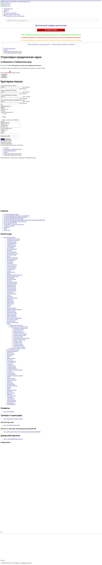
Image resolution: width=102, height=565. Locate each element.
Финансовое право (18, 345)
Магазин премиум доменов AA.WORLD (63, 44)
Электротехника (11, 400)
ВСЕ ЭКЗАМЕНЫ (9, 411)
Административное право (20, 328)
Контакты (6, 10)
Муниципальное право (19, 335)
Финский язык (11, 384)
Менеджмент (10, 302)
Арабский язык (11, 244)
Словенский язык (12, 368)
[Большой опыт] (10, 127)
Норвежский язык (12, 313)
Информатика (11, 277)
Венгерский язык (11, 254)
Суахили (9, 371)
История (9, 280)
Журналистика (11, 272)
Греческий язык (11, 266)
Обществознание (11, 315)
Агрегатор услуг (8, 8)
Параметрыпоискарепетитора (4, 76)
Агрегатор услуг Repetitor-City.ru (13, 149)
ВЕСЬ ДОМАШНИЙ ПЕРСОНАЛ (13, 439)
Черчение (9, 391)
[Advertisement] (48, 184)
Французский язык (12, 385)
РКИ (8, 357)
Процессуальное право (19, 339)
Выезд (4, 117)
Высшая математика (12, 257)
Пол (2, 104)
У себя (4, 113)
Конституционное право (20, 334)
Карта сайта (7, 230)
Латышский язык (11, 290)
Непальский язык (11, 312)
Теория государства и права (17, 348)
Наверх (3, 560)
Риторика (9, 355)
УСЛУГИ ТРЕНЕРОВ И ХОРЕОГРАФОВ (15, 217)
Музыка (9, 305)
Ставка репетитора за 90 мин (8, 90)
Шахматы (9, 394)
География (10, 262)
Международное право (16, 325)
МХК (8, 306)
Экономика (10, 397)
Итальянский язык (12, 282)
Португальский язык (12, 322)
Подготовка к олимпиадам (14, 318)
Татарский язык (11, 374)
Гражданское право (18, 329)
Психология (10, 352)
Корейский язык (11, 286)
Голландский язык (12, 264)
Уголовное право (18, 344)
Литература (10, 292)
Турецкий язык (11, 378)
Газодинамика (11, 260)
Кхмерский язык (11, 287)
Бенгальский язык (12, 249)
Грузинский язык (11, 267)
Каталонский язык (12, 283)
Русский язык (10, 362)
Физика (9, 381)
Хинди (9, 388)
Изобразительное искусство (14, 275)
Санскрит (9, 364)
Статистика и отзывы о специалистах (14, 224)
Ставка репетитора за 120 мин (9, 95)
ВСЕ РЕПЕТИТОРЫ (9, 48)
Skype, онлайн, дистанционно (10, 120)
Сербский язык (11, 365)
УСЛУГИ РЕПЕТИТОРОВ (11, 214)
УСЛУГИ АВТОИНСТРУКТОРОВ (13, 218)
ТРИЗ (8, 377)
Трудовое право (17, 342)
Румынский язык (11, 361)
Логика (9, 295)
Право (5, 50)
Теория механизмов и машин (15, 375)
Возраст (3, 107)
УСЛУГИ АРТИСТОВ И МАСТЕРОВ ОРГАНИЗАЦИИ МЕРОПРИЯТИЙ (24, 220)
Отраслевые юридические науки (13, 51)
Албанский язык (11, 241)
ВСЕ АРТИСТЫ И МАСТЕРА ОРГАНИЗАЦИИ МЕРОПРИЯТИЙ (22, 431)
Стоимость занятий (9, 226)
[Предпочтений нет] (10, 123)
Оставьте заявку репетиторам (12, 14)
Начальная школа (11, 308)
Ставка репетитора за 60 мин (8, 85)
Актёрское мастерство (13, 240)
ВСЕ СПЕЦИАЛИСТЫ (10, 223)
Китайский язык (11, 285)
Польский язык (11, 321)
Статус (2, 121)
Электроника (10, 398)
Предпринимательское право (21, 338)
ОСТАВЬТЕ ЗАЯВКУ (51, 30)
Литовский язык (11, 293)
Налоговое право (18, 336)
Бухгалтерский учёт (12, 253)
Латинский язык (11, 289)
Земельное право (18, 331)
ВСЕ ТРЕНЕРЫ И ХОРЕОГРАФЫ (13, 419)
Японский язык (11, 404)
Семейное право (17, 341)
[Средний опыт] (10, 125)
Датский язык (11, 269)
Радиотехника (11, 354)
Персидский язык (12, 316)
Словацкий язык (11, 367)
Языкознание (10, 403)
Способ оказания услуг (7, 112)
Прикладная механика (13, 349)
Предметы (6, 227)
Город (2, 133)
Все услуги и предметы (10, 13)
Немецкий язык (11, 311)
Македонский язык (12, 298)
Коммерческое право (19, 332)
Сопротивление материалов (14, 370)
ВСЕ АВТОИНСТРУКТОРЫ (12, 425)
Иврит (9, 273)
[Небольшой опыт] (10, 124)
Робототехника (11, 358)
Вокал (8, 256)
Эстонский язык (11, 401)
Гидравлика (10, 263)
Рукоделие (10, 359)
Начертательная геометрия (14, 309)
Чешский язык (11, 393)
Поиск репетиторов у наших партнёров (38, 44)
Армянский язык (11, 246)
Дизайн (9, 270)
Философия (10, 382)
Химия (9, 387)
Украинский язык (12, 380)
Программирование (12, 351)
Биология (9, 250)
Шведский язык (11, 395)
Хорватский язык (11, 390)
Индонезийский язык (13, 276)
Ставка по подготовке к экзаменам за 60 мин (13, 100)
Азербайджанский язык (13, 239)
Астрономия (10, 247)
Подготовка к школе (12, 319)
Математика (10, 300)
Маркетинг (10, 299)
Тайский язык (11, 372)
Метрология (10, 303)
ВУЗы (5, 228)
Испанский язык (11, 279)
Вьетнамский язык (12, 259)
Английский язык (12, 243)
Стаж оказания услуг (6, 128)
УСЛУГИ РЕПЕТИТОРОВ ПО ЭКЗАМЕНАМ (16, 215)
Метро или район (5, 136)
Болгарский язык (11, 252)
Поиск (5, 11)
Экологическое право (19, 346)
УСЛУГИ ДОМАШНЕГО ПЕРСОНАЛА (15, 221)
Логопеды (10, 296)
